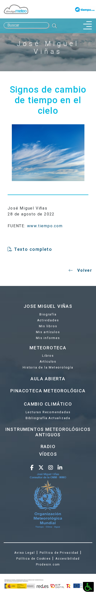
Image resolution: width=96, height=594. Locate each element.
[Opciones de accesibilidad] (88, 586)
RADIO (48, 446)
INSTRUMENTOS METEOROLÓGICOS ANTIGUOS (48, 432)
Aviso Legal (24, 552)
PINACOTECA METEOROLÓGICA (47, 390)
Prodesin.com (48, 564)
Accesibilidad (67, 558)
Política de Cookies (33, 558)
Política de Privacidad (59, 552)
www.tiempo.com (45, 226)
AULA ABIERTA (48, 378)
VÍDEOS (48, 454)
